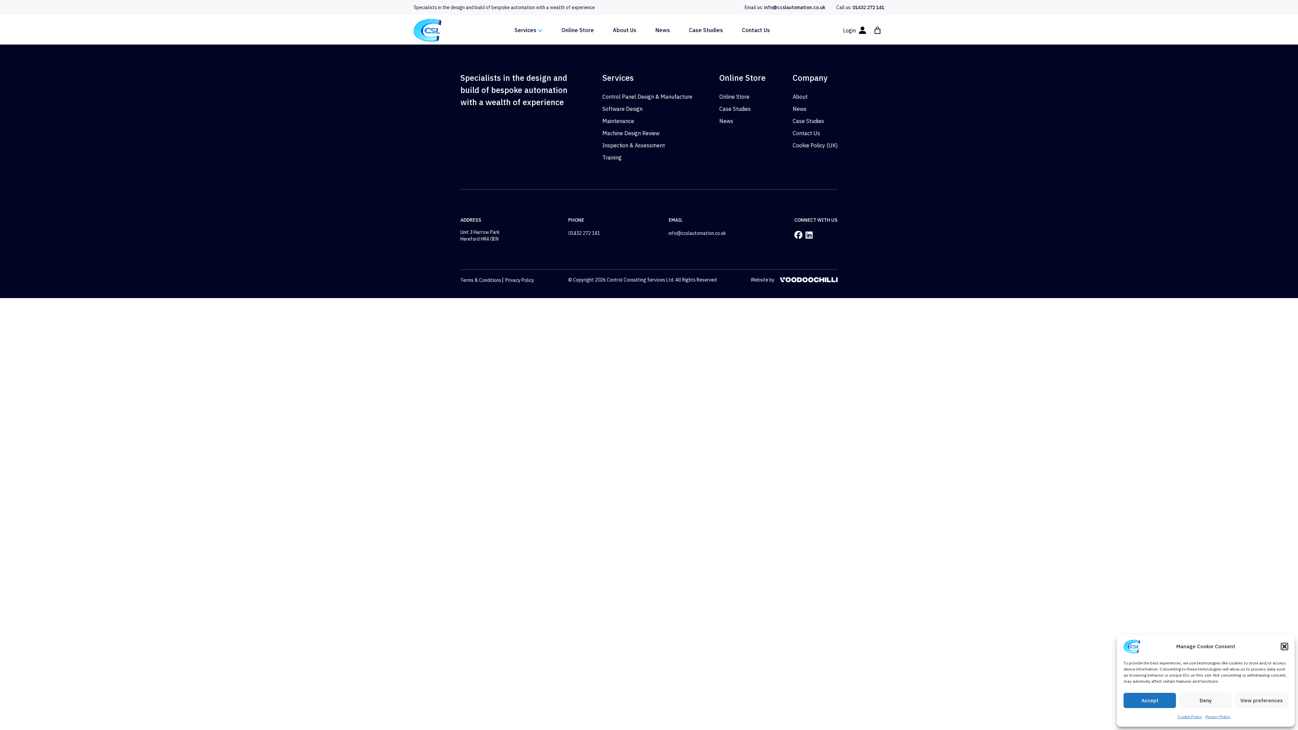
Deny (1206, 700)
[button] (1284, 646)
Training (612, 157)
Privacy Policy (1217, 716)
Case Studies (706, 30)
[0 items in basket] (877, 30)
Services (525, 30)
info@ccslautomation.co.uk (794, 7)
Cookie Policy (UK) (815, 145)
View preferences (1261, 700)
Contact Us (756, 30)
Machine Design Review (630, 133)
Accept (1149, 700)
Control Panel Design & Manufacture (647, 96)
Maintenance (618, 121)
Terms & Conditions (480, 280)
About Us (624, 30)
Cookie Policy (1190, 716)
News (662, 30)
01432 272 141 (868, 7)
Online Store (577, 30)
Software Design (622, 108)
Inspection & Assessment (633, 145)
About (800, 96)
